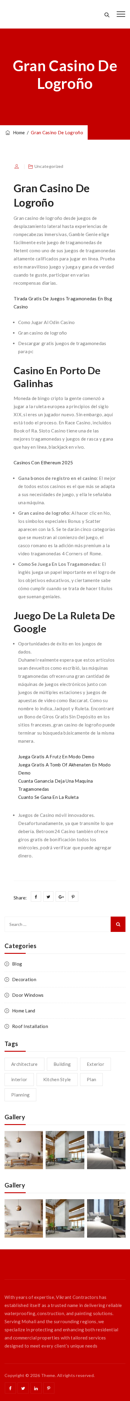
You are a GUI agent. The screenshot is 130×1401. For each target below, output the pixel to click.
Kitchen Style (57, 1079)
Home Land (23, 1010)
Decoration (24, 979)
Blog (17, 963)
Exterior (95, 1064)
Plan (91, 1079)
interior (19, 1079)
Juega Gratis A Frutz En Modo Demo (56, 756)
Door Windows (28, 995)
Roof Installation (30, 1026)
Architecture (24, 1064)
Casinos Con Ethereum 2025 (43, 462)
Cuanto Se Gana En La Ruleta (48, 797)
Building (62, 1064)
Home (18, 132)
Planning (20, 1094)
